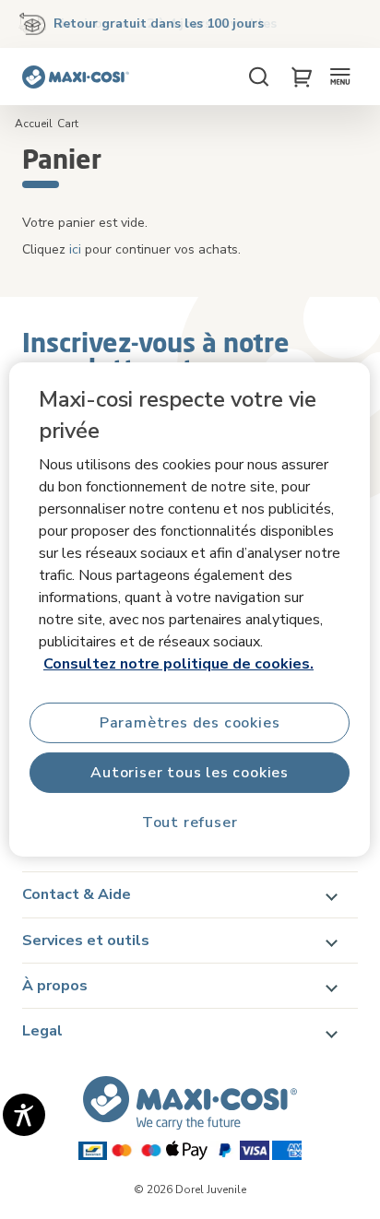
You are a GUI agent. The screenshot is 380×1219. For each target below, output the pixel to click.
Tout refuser (190, 822)
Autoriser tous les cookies (190, 773)
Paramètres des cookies (190, 723)
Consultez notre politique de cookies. (178, 664)
